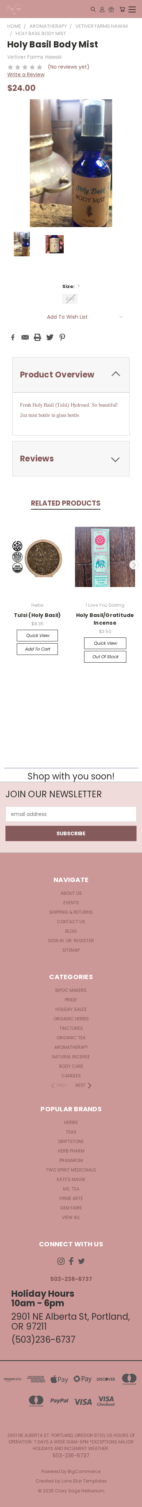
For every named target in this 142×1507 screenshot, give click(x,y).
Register (84, 940)
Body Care (71, 1066)
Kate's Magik (71, 1179)
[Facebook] (12, 337)
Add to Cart (37, 649)
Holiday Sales (71, 1009)
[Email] (25, 337)
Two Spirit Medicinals (71, 1170)
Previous (8, 565)
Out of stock (105, 656)
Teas (71, 1132)
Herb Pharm (71, 1151)
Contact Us (71, 922)
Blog (71, 931)
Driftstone (71, 1141)
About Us (71, 893)
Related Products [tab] (65, 503)
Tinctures (71, 1028)
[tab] (71, 374)
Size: (71, 286)
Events (71, 903)
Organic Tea (71, 1038)
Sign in (56, 940)
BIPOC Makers (71, 990)
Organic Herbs (71, 1019)
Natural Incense (71, 1057)
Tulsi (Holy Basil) (37, 615)
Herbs (71, 1122)
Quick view (37, 635)
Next (134, 565)
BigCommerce (84, 1471)
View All (71, 1217)
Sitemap (71, 950)
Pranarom (71, 1160)
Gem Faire (71, 1208)
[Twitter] (50, 337)
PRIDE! (71, 1000)
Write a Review (25, 74)
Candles (71, 1076)
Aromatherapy (71, 1047)
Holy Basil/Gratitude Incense (105, 618)
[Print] (37, 337)
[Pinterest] (62, 337)
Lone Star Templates (84, 1481)
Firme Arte (71, 1198)
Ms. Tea (71, 1189)
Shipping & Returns (71, 912)
